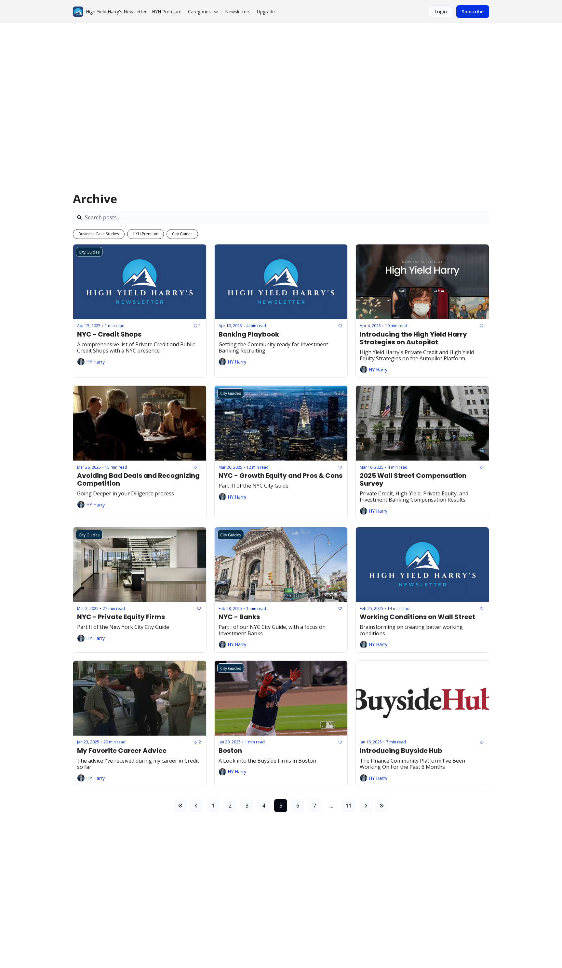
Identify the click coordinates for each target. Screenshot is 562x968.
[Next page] (365, 805)
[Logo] (78, 12)
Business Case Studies (98, 234)
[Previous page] (196, 805)
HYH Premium (145, 234)
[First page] (180, 805)
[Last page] (381, 805)
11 (349, 805)
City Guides (182, 234)
